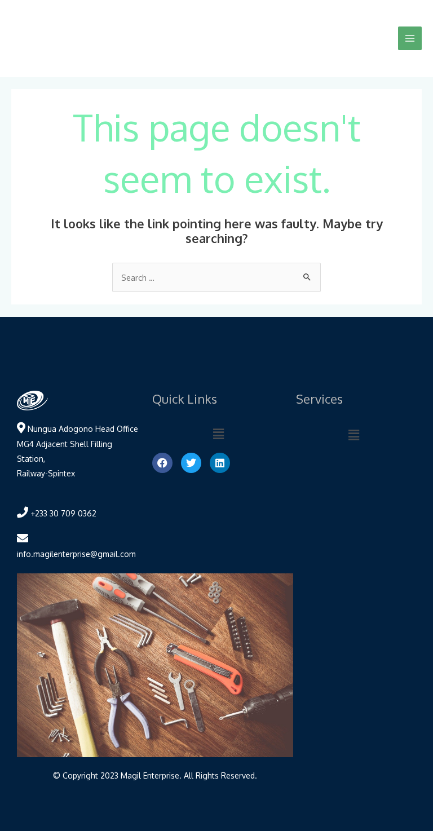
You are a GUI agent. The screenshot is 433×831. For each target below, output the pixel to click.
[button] (218, 433)
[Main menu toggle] (410, 38)
